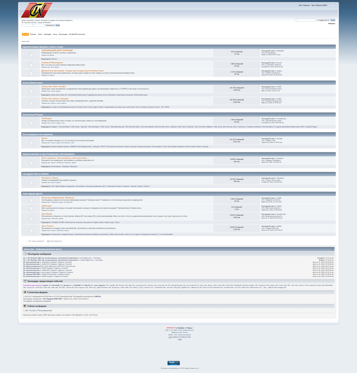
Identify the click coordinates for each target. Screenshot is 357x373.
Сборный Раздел (311, 127)
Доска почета (103, 95)
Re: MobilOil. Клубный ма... (272, 73)
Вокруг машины (63, 146)
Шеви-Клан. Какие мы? (59, 95)
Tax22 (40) (229, 285)
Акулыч (53, 103)
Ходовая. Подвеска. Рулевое (61, 262)
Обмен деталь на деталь (74, 222)
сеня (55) (169, 287)
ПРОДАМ (54, 222)
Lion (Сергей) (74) (193, 285)
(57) (68, 285)
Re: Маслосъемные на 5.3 (33, 266)
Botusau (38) (123, 285)
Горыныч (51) (152, 285)
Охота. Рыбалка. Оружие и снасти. (148, 107)
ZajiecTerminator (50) (104, 287)
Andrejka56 (237, 285)
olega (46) (177, 287)
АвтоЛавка (47, 214)
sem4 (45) (39, 287)
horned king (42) (141, 285)
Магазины (73, 166)
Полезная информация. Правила (58, 198)
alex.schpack (46, 272)
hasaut (53, 91)
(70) (101, 285)
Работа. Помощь (202, 146)
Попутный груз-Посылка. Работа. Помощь (121, 146)
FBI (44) (245, 285)
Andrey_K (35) (138, 287)
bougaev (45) (253, 285)
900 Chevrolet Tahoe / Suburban (234, 127)
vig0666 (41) (185, 287)
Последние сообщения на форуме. (37, 301)
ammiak (279, 138)
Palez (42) (128, 287)
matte (122, 287)
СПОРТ (103, 146)
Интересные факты (144, 146)
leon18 (279, 63)
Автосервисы (56, 166)
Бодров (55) (282, 287)
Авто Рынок (47, 226)
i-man (63, 123)
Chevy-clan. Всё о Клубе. (54, 87)
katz (81, 258)
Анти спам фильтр (269, 53)
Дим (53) (132, 285)
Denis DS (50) (207, 287)
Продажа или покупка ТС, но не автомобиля (157, 234)
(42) (57, 285)
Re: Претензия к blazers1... (272, 208)
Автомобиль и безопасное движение (89, 186)
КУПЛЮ (61, 222)
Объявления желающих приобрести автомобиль (91, 234)
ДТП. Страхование (109, 186)
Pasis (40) (203, 285)
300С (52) (92, 287)
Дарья (52, 55)
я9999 (279, 87)
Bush (47, 266)
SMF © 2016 (178, 330)
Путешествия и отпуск (85, 107)
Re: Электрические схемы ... (273, 120)
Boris (52, 67)
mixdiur (82, 260)
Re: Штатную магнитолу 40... (273, 216)
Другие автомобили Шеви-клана (288, 127)
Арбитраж (46, 206)
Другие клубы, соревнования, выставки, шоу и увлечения (114, 107)
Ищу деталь (88, 222)
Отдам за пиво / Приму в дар (103, 222)
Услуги (117, 222)
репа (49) (161, 285)
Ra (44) (167, 285)
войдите (53, 20)
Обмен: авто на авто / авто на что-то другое (125, 234)
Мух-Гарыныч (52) (81, 287)
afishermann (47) (256, 287)
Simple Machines (188, 330)
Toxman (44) (70, 287)
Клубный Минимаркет (52, 63)
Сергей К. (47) (148, 287)
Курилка (54, 146)
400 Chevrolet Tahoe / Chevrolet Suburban (139, 127)
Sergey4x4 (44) (264, 285)
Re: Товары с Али (269, 140)
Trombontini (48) (159, 287)
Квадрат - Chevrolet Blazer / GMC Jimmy (65, 127)
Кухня (44, 138)
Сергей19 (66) (228, 287)
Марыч (279, 71)
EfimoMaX (280, 51)
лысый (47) (31, 287)
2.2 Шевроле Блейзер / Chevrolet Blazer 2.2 (261, 127)
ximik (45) (46, 287)
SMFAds (174, 332)
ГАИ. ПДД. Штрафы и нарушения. (63, 186)
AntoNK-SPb (281, 214)
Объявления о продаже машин (62, 234)
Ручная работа (157, 146)
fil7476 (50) (245, 287)
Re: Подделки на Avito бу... (272, 200)
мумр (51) (313, 285)
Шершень (68, 162)
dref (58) (62, 287)
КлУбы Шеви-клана (140, 95)
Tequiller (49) (113, 285)
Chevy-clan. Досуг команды (55, 98)
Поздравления (92, 95)
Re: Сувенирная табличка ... (273, 65)
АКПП (302, 127)
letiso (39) (321, 285)
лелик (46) (221, 285)
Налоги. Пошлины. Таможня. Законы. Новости (133, 186)
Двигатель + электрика (92, 258)
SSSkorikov (60, 162)
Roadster (280, 158)
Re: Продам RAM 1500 (271, 228)
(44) (79, 285)
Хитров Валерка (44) (178, 285)
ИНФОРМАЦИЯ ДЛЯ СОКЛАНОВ (57, 50)
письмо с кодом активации (40, 22)
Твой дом (96, 146)
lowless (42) (274, 285)
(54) (46, 285)
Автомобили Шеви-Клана (77, 95)
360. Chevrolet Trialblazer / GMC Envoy (208, 127)
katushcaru (116, 287)
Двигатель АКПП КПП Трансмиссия (62, 266)
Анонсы (54, 59)
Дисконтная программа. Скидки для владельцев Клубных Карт (73, 71)
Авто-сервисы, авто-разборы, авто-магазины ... (65, 158)
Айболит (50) (272, 287)
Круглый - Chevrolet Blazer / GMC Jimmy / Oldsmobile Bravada (103, 127)
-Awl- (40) (294, 285)
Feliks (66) (54, 287)
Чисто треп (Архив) (170, 146)
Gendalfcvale (281, 119)
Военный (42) (218, 287)
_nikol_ (264, 287)
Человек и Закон (50, 178)
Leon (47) (237, 287)
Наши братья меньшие (125, 95)
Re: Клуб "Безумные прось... (273, 89)
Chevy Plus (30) (284, 285)
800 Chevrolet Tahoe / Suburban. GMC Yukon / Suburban (174, 127)
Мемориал (112, 95)
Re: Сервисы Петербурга (272, 160)
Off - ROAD (165, 107)
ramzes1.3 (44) (303, 285)
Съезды (54, 107)
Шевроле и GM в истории (187, 146)
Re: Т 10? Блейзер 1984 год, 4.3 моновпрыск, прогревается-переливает (50, 258)
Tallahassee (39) (196, 287)
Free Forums (183, 332)
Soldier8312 (46, 262)
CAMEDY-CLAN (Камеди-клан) (81, 146)
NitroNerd (280, 178)
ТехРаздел (47, 118)
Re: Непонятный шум (31, 262)
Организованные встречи (67, 107)
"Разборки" (65, 166)
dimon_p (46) (212, 285)
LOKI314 (97, 297)
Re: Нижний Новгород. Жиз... (273, 101)
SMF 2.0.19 (169, 330)
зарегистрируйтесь (66, 20)
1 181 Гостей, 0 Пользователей (37, 310)
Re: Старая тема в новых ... (272, 180)
